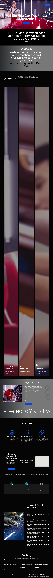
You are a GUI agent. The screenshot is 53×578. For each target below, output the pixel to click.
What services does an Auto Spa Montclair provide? (37, 545)
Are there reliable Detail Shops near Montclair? (35, 541)
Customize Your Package (26, 436)
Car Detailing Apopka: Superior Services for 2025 (10, 566)
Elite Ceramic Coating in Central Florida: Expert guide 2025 (41, 566)
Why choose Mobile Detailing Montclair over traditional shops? (36, 533)
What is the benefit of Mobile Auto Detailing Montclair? (35, 537)
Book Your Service (11, 436)
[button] (48, 489)
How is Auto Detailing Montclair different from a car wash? (36, 529)
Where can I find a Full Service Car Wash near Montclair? (36, 515)
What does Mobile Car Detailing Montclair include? (36, 525)
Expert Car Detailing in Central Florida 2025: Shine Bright (26, 566)
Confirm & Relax (41, 436)
